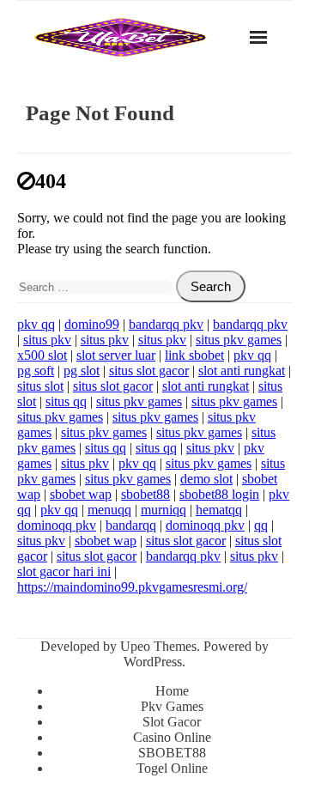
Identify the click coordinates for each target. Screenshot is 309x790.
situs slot (40, 386)
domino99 (91, 324)
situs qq (66, 401)
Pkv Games (172, 706)
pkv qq (36, 324)
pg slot (82, 370)
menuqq (109, 509)
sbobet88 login (219, 494)
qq (261, 525)
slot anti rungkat (241, 370)
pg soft (35, 370)
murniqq (163, 509)
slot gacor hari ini (64, 571)
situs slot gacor (149, 370)
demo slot (206, 478)
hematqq (219, 509)
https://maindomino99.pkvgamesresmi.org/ (132, 587)
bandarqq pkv (166, 324)
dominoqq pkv (56, 525)
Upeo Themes (158, 646)
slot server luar (115, 355)
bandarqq (131, 525)
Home (172, 691)
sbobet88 (145, 494)
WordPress (153, 661)
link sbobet (194, 355)
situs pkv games (239, 339)
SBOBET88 (172, 752)
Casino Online (172, 737)
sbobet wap (81, 494)
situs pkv (47, 339)
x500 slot (42, 355)
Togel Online (172, 768)
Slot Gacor (171, 721)
